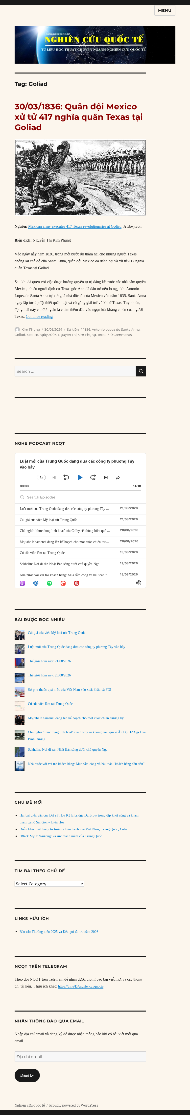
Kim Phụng (31, 329)
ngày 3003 (48, 335)
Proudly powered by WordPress (73, 1105)
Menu (165, 10)
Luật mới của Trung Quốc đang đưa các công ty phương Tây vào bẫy (68, 509)
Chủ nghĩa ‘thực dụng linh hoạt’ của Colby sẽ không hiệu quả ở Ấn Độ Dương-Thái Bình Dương (88, 531)
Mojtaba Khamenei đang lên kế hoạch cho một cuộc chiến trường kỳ (68, 542)
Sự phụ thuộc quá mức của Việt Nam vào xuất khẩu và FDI (69, 690)
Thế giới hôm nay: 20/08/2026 (49, 675)
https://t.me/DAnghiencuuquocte (80, 986)
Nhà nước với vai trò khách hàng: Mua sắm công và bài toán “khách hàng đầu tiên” (78, 575)
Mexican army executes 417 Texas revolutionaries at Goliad (74, 226)
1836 (86, 329)
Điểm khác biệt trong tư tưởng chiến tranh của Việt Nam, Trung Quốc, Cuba (73, 829)
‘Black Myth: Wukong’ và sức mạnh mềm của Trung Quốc (61, 836)
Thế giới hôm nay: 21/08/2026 (49, 661)
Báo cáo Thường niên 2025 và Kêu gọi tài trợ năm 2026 (59, 932)
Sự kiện (73, 329)
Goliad (20, 335)
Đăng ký (27, 1075)
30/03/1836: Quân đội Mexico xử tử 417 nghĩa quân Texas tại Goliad (79, 116)
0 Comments (121, 335)
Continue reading (39, 316)
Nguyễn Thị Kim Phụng (77, 335)
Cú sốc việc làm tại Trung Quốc (42, 553)
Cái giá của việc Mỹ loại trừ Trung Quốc (48, 520)
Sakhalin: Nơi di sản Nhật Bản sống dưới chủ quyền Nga (59, 564)
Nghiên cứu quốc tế (30, 1105)
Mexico (32, 335)
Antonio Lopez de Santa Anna (116, 329)
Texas (101, 335)
